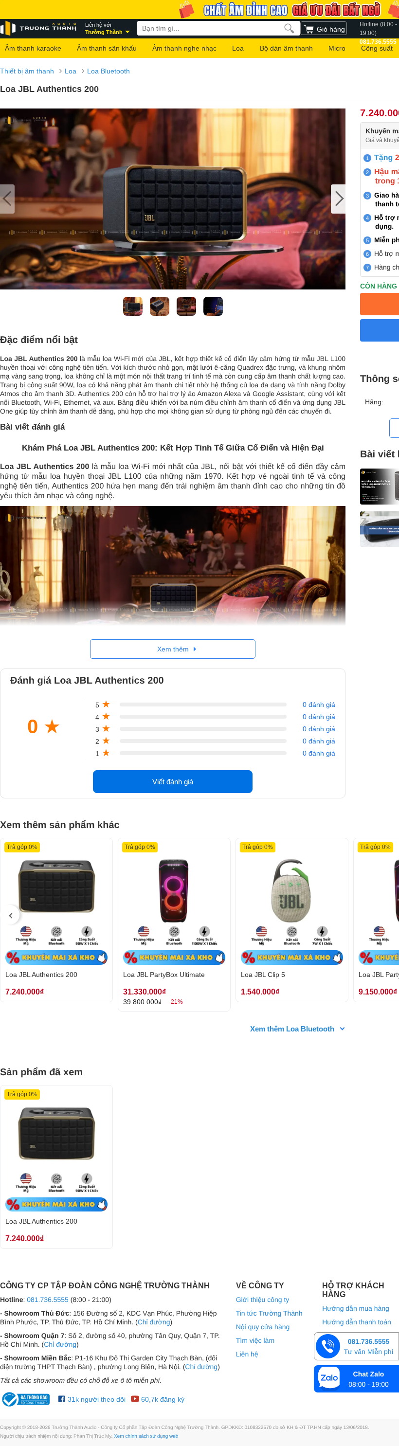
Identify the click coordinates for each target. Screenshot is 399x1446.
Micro (336, 48)
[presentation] (9, 914)
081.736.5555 (48, 1299)
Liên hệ (247, 1354)
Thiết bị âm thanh (27, 71)
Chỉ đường (154, 1322)
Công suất (377, 48)
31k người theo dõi (96, 1399)
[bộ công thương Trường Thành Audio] (27, 1399)
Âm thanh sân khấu (107, 48)
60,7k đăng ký (161, 1399)
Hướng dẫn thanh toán (356, 1322)
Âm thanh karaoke (33, 48)
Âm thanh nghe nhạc (184, 48)
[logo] (39, 28)
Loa (238, 48)
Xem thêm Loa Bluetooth (292, 1029)
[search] (289, 28)
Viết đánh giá (172, 781)
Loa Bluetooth (108, 71)
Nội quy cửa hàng (263, 1327)
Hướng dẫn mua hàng (355, 1308)
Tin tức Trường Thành (269, 1313)
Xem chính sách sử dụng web (146, 1436)
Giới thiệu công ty (263, 1299)
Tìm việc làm (255, 1340)
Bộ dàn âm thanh (286, 48)
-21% (176, 1001)
